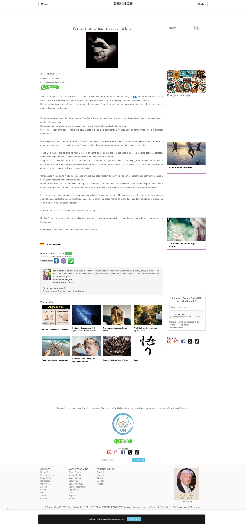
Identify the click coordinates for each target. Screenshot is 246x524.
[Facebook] (183, 341)
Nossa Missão (75, 475)
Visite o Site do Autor (63, 282)
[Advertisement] (101, 386)
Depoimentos (75, 477)
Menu (45, 4)
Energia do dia (47, 475)
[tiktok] (197, 341)
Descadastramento (77, 486)
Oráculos (44, 498)
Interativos (45, 483)
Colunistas (73, 480)
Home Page (45, 472)
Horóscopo (45, 480)
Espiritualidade (53, 78)
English (100, 475)
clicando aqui (78, 291)
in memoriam (186, 501)
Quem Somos (75, 472)
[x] (190, 341)
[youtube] (169, 341)
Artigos (43, 486)
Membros (201, 4)
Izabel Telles (54, 73)
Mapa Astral (45, 477)
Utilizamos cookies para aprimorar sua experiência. (107, 519)
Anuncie (72, 498)
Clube (43, 489)
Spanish (100, 472)
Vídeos (43, 495)
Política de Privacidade (160, 507)
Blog (42, 492)
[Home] (123, 424)
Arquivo (72, 495)
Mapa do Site (75, 489)
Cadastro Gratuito (77, 483)
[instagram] (176, 341)
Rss (70, 492)
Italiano (100, 477)
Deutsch (100, 480)
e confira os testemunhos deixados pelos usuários (68, 229)
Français (101, 483)
